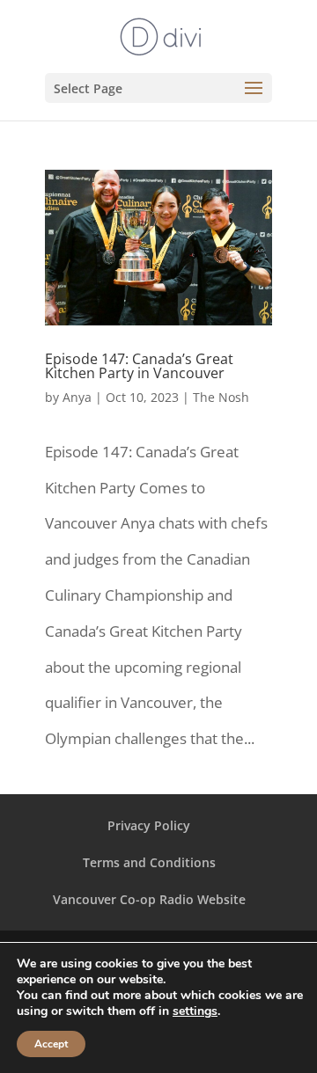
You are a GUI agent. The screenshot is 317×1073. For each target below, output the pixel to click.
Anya (77, 397)
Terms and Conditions (149, 862)
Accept (51, 1044)
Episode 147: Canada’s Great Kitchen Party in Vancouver (139, 366)
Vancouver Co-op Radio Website (149, 899)
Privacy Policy (148, 825)
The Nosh (221, 397)
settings (195, 1011)
